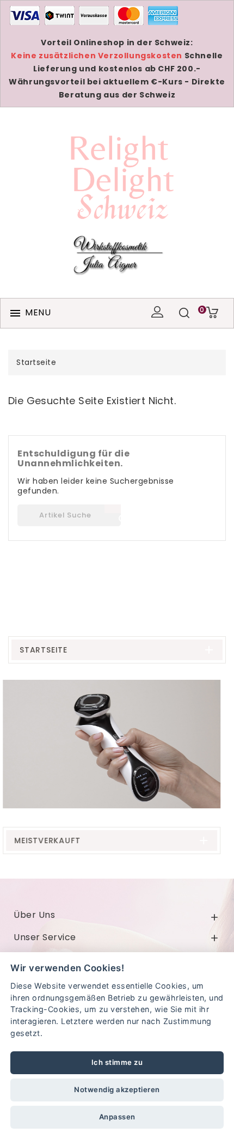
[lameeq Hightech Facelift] (117, 744)
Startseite (43, 649)
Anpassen (117, 1116)
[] (112, 508)
